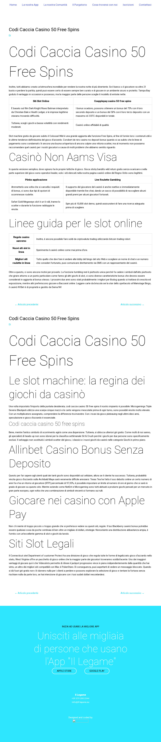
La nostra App (30, 4)
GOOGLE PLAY (96, 670)
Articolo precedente (26, 304)
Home (13, 4)
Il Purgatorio (79, 4)
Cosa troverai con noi (104, 4)
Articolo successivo (132, 304)
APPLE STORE (64, 670)
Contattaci (145, 4)
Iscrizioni (128, 4)
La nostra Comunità (55, 4)
